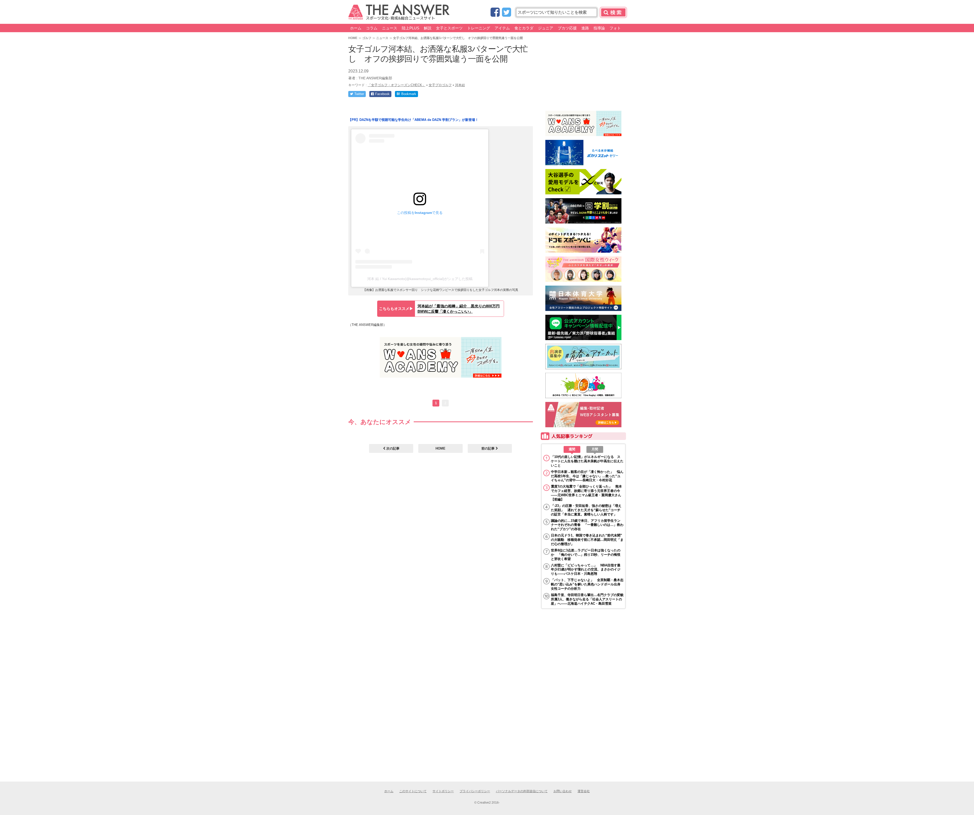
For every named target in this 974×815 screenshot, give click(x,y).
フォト (615, 28)
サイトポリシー (443, 791)
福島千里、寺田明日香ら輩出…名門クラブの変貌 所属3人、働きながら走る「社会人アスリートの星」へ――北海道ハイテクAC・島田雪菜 (587, 599)
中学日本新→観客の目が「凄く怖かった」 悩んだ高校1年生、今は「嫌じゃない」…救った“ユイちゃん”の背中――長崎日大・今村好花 (587, 476)
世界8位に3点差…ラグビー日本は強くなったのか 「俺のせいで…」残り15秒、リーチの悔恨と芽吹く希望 (585, 554)
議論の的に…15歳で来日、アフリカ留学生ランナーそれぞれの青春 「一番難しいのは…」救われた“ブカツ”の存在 (587, 525)
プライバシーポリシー (475, 791)
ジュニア (545, 28)
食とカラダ (523, 28)
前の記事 (488, 448)
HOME (352, 38)
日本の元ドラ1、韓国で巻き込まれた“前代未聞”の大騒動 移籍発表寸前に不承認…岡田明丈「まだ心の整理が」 (587, 539)
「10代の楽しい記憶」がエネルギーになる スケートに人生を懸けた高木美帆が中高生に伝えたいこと (587, 461)
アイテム (502, 28)
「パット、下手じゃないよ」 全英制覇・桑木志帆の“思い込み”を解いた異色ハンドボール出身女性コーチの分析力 (587, 584)
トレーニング (478, 28)
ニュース (389, 28)
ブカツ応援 (567, 28)
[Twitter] (506, 13)
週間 (572, 449)
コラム (371, 28)
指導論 (599, 28)
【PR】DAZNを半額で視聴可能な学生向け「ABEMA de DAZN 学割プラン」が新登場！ (413, 120)
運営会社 (584, 791)
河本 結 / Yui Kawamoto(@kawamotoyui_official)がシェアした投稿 (420, 279)
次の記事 (392, 448)
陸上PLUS (410, 28)
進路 (585, 28)
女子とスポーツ (449, 28)
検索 (613, 12)
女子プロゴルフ (440, 85)
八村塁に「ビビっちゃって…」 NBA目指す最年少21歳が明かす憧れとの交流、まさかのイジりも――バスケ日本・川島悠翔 (585, 569)
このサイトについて (413, 791)
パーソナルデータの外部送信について (522, 791)
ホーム (355, 28)
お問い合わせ (562, 791)
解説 (427, 28)
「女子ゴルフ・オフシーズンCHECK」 (396, 85)
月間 (595, 449)
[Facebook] (495, 13)
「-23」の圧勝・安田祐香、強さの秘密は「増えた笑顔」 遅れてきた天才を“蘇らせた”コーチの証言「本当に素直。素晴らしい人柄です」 (586, 510)
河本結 (460, 85)
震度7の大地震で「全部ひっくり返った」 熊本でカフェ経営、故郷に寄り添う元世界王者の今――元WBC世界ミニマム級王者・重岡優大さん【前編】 (586, 493)
